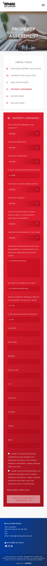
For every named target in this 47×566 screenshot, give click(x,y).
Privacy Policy (12, 490)
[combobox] (23, 133)
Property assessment (21, 89)
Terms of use (24, 490)
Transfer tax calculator (23, 75)
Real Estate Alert (20, 82)
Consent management (35, 560)
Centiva (27, 563)
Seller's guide (18, 103)
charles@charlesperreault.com (20, 536)
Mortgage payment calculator (26, 69)
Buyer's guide (17, 96)
